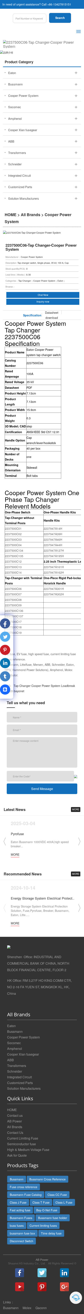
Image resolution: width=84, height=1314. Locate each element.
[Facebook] (19, 1272)
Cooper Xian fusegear (23, 1054)
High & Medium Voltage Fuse (28, 1149)
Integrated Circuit (19, 1077)
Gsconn (41, 1307)
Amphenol (14, 1048)
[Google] (64, 1286)
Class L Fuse (63, 1202)
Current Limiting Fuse (22, 1138)
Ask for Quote (17, 1155)
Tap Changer (22, 686)
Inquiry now (42, 301)
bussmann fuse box (22, 1233)
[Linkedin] (64, 1272)
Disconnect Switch (21, 1241)
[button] (79, 841)
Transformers (16, 1065)
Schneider (14, 1071)
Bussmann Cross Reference (47, 1179)
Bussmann (15, 1031)
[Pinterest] (42, 1286)
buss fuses (17, 1226)
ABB (10, 1060)
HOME (11, 214)
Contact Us (15, 1132)
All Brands (30, 214)
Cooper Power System (45, 686)
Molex (27, 1307)
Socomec (14, 1043)
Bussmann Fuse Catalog (26, 1195)
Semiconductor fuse (21, 1144)
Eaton (11, 1025)
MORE (75, 809)
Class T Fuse (41, 1202)
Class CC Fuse (57, 1195)
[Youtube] (19, 1286)
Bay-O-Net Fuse (46, 1210)
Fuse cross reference (23, 1187)
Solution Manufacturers (24, 1088)
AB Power (14, 1121)
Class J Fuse (18, 1202)
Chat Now (43, 294)
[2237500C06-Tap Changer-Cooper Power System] (42, 44)
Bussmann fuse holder (52, 1218)
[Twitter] (42, 1272)
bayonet (19, 691)
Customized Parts (20, 1082)
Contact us (15, 1115)
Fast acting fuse (20, 1210)
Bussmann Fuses (21, 1218)
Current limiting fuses (43, 1226)
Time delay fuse (51, 1233)
